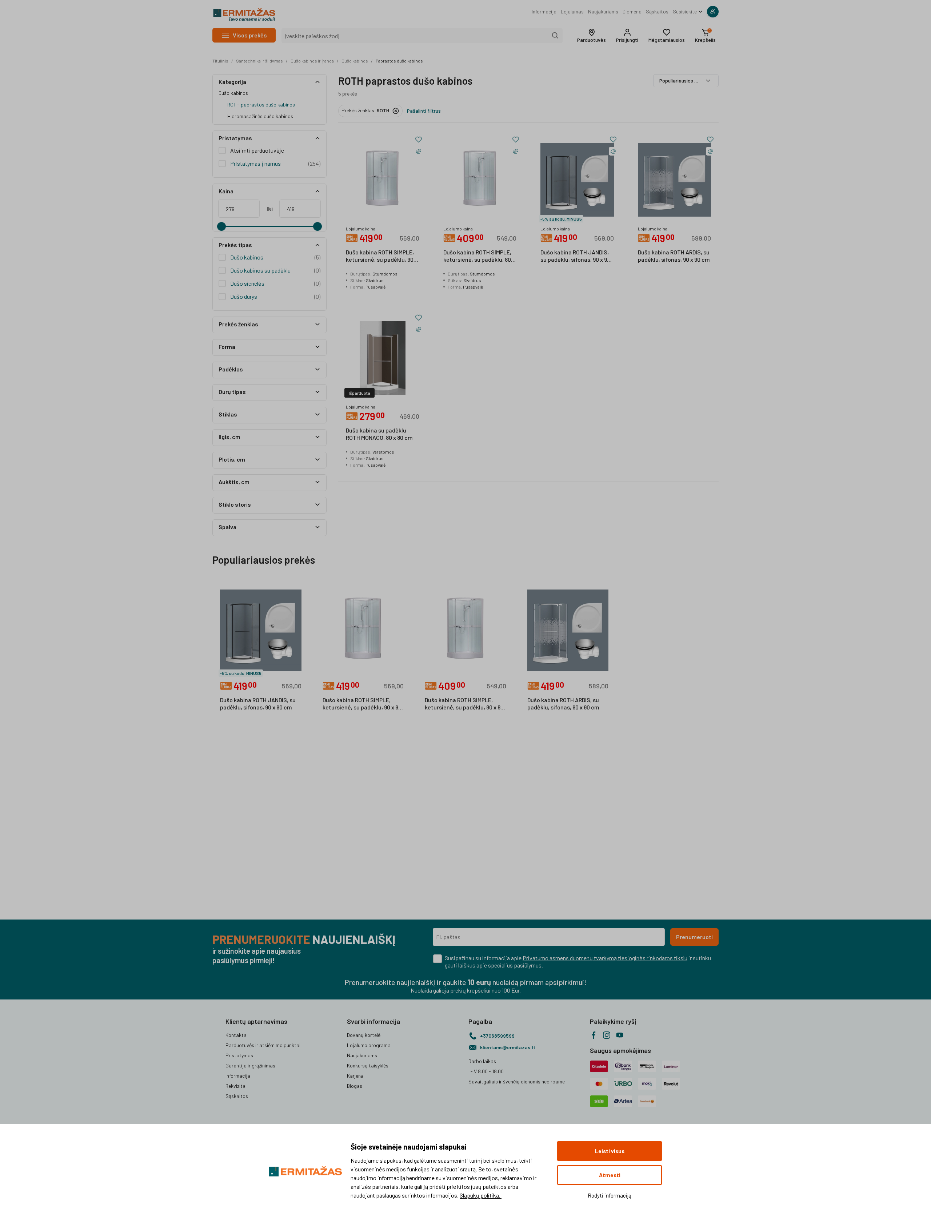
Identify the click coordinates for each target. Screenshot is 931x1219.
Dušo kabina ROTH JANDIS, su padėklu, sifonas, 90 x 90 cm (575, 256)
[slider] (221, 226)
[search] (555, 36)
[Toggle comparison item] (418, 151)
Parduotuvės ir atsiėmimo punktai (262, 1045)
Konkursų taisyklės (367, 1065)
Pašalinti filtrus (424, 111)
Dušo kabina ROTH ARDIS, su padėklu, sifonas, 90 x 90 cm (674, 256)
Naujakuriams (603, 11)
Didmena (632, 11)
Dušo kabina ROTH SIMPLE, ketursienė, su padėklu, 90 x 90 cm (381, 256)
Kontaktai (236, 1035)
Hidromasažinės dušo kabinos (260, 116)
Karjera (355, 1076)
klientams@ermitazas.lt (507, 1047)
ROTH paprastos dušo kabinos (261, 104)
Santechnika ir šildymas (259, 60)
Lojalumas (572, 11)
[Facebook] (593, 1035)
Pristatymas (239, 1055)
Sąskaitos (657, 11)
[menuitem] (544, 11)
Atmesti (609, 1175)
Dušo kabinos (354, 60)
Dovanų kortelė (363, 1035)
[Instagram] (606, 1035)
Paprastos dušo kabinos (399, 60)
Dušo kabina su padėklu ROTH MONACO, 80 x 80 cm (379, 434)
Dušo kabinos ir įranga (312, 60)
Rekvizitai (236, 1086)
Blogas (354, 1086)
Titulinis (220, 60)
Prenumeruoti (694, 936)
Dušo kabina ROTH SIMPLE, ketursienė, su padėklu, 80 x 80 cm (479, 256)
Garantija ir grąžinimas (250, 1065)
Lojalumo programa (369, 1045)
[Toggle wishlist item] (418, 139)
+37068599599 (497, 1036)
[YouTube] (619, 1035)
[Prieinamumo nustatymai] (713, 11)
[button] (591, 35)
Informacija (544, 11)
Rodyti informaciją (609, 1195)
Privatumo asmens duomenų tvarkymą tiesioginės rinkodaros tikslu (605, 957)
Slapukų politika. (481, 1195)
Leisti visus (609, 1151)
